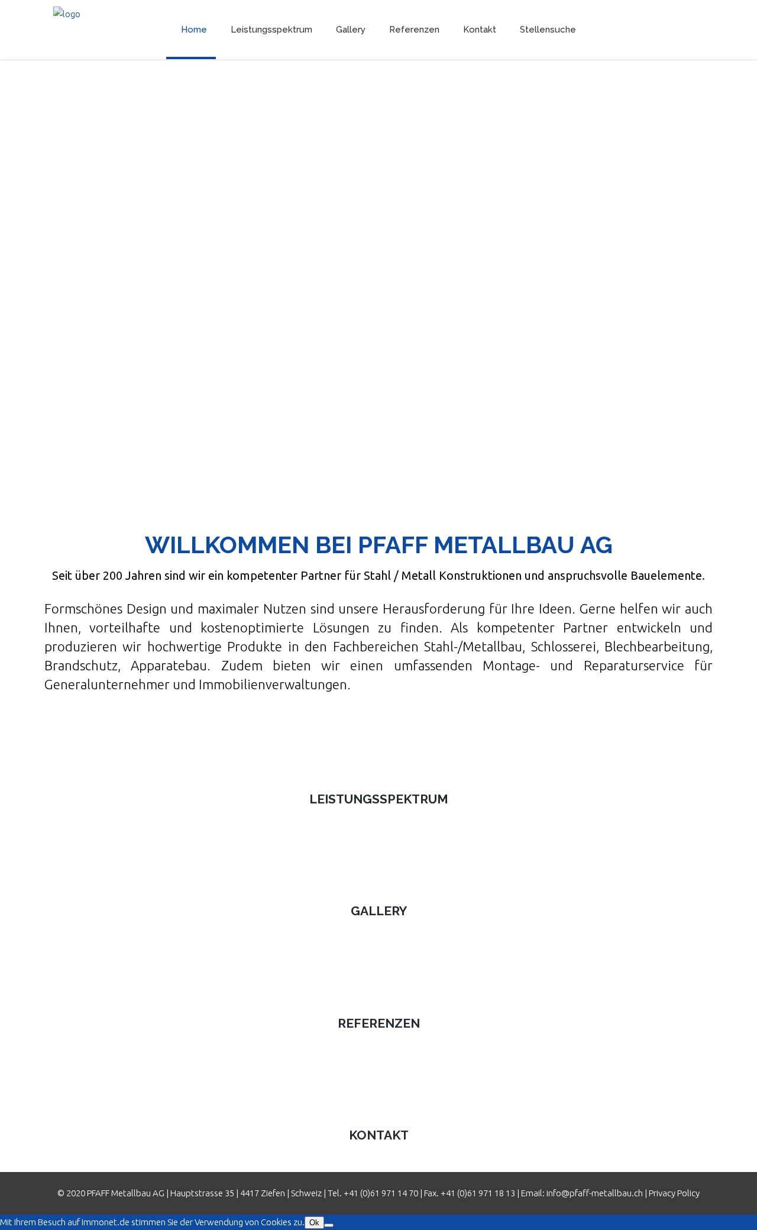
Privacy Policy (674, 1193)
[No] (329, 1225)
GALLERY (379, 910)
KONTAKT (379, 1135)
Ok (314, 1222)
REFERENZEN (379, 1023)
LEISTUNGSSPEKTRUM (378, 799)
